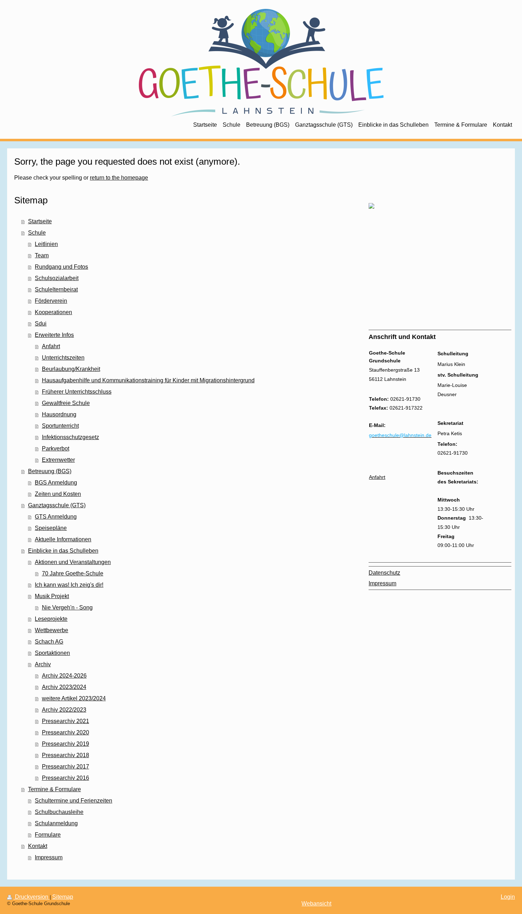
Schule (37, 233)
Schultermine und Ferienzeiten (73, 801)
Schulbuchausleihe (59, 812)
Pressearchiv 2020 (65, 732)
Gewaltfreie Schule (66, 403)
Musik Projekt (52, 596)
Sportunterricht (60, 426)
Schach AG (49, 642)
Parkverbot (55, 448)
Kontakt (37, 846)
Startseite (40, 221)
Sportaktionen (52, 653)
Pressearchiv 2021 (65, 721)
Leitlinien (46, 244)
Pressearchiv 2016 (65, 778)
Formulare (48, 835)
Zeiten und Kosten (58, 494)
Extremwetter (58, 460)
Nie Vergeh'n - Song (67, 607)
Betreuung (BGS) (49, 471)
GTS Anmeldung (56, 517)
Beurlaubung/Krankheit (71, 369)
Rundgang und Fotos (61, 267)
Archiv (43, 664)
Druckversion (31, 897)
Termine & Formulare (54, 789)
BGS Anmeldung (56, 483)
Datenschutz (384, 573)
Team (42, 255)
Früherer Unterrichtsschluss (77, 392)
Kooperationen (53, 312)
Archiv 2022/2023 (64, 710)
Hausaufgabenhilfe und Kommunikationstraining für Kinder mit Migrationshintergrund (148, 380)
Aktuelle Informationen (63, 539)
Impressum (48, 857)
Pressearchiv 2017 (65, 767)
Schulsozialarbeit (56, 278)
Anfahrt (51, 346)
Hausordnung (59, 414)
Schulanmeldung (56, 823)
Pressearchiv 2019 (65, 744)
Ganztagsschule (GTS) (57, 505)
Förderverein (51, 301)
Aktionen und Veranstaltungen (73, 562)
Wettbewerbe (51, 630)
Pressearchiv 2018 (65, 755)
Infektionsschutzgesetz (70, 437)
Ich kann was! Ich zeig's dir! (69, 585)
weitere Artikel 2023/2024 (74, 698)
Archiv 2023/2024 (64, 687)
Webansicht (316, 904)
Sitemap (62, 897)
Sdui (41, 324)
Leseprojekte (51, 619)
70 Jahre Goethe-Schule (72, 573)
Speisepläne (51, 528)
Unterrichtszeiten (63, 358)
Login (508, 897)
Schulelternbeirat (56, 289)
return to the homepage (119, 178)
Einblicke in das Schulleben (63, 551)
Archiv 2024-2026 (64, 676)
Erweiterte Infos (54, 335)
